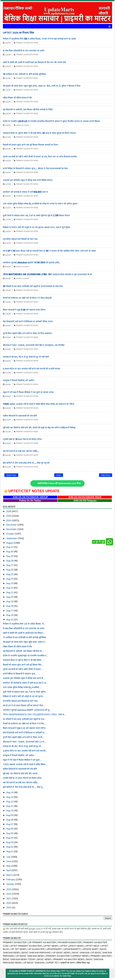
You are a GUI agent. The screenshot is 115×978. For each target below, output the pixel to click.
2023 (9, 889)
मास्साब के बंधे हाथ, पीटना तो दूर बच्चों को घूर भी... (23, 746)
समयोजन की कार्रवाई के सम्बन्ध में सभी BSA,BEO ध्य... (25, 683)
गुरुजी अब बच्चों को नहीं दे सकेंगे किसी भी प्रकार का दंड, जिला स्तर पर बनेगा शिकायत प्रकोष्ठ (40, 156)
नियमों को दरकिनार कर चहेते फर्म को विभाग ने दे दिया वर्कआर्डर (27, 297)
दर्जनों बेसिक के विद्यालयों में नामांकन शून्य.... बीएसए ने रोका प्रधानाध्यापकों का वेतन (35, 168)
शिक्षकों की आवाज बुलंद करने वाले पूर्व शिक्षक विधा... (23, 664)
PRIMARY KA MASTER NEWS (27, 43)
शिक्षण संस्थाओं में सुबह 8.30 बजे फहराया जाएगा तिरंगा (24, 309)
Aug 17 (10, 610)
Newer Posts (11, 475)
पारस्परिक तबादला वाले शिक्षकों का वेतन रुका (20, 238)
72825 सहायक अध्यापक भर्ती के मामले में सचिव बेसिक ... (25, 764)
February (11, 879)
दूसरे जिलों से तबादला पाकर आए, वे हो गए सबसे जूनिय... (25, 692)
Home (58, 475)
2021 (9, 898)
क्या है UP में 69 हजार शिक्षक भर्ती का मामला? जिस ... (24, 705)
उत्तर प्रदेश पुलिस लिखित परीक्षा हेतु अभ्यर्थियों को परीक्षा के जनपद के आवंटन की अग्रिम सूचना (40, 203)
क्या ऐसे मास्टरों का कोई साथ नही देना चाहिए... (21, 451)
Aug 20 (10, 597)
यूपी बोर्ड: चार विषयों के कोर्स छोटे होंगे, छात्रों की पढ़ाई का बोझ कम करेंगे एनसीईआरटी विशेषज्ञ (39, 427)
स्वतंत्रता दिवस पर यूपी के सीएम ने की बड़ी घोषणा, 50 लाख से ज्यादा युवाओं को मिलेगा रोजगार (39, 132)
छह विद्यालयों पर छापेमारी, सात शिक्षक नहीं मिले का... (23, 651)
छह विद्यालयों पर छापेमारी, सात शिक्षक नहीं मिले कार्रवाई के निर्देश (28, 109)
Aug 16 (10, 615)
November (11, 529)
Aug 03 (10, 842)
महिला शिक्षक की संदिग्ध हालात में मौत (17, 97)
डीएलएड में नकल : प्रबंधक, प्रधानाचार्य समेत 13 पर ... (25, 741)
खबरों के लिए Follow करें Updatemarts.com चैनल (59, 483)
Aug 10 (10, 810)
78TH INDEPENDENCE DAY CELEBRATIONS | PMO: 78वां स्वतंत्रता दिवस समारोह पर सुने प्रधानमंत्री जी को (47, 274)
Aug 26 (10, 569)
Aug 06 (10, 828)
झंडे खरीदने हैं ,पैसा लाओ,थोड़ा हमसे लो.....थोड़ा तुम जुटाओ (26, 462)
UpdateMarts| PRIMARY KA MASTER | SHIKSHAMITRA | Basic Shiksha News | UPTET (38, 971)
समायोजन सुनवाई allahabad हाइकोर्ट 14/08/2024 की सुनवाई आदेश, (31, 262)
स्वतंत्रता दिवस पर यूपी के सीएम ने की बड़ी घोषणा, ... (23, 660)
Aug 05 (10, 833)
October (10, 533)
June (9, 861)
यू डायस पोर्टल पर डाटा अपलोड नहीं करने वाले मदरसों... (25, 750)
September (12, 538)
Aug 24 (10, 579)
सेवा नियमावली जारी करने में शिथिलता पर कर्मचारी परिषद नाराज (28, 321)
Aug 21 (10, 592)
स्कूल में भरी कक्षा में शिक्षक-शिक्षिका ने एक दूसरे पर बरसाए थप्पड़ (28, 392)
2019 (9, 907)
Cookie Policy (67, 976)
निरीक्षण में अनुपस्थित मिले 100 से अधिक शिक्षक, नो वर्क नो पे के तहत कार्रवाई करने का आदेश (39, 38)
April (8, 870)
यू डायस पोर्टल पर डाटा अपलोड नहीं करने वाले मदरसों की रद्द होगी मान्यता (31, 368)
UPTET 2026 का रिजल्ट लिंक (18, 32)
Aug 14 (10, 792)
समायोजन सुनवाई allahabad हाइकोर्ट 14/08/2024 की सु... (27, 710)
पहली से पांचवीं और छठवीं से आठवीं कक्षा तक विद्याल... (23, 633)
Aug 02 (10, 847)
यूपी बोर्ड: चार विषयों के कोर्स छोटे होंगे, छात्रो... (21, 773)
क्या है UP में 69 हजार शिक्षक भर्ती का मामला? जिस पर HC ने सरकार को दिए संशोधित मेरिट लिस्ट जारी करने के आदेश (49, 250)
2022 (9, 894)
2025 (9, 516)
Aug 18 (10, 606)
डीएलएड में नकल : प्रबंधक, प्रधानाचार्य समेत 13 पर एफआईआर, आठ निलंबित (33, 345)
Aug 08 (10, 819)
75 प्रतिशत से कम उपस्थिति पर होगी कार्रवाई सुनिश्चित (24, 74)
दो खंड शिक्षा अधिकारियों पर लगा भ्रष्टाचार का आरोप (23, 50)
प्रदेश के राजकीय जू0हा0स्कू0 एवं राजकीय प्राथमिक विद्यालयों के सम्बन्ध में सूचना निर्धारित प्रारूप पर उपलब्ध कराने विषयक (51, 121)
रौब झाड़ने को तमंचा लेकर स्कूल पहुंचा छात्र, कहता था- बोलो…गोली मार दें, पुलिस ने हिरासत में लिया (41, 85)
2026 (9, 511)
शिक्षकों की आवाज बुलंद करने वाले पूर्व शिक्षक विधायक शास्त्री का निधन (30, 144)
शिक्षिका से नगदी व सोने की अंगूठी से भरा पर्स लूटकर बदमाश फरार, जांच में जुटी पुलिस (36, 227)
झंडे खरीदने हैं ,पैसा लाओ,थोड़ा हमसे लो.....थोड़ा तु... (23, 787)
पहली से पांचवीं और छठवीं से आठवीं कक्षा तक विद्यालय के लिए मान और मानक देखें (34, 62)
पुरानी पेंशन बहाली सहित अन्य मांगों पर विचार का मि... (23, 737)
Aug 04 (10, 838)
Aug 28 (10, 560)
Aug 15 (10, 619)
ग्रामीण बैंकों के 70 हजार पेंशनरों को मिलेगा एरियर (22, 439)
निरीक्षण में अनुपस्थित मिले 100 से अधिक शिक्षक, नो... (24, 623)
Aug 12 (10, 801)
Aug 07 (10, 824)
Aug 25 (10, 574)
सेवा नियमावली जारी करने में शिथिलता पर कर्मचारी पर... (24, 732)
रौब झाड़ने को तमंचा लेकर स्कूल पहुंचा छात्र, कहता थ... (24, 642)
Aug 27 (10, 565)
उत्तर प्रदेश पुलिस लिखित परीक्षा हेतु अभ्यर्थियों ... (22, 687)
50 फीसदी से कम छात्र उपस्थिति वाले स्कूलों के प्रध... (24, 719)
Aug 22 (10, 588)
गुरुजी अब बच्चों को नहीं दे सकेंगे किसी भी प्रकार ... (23, 669)
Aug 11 (10, 806)
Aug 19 (10, 601)
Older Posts (105, 475)
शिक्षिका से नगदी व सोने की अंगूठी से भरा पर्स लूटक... (23, 696)
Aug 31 (10, 547)
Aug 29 (10, 556)
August (10, 543)
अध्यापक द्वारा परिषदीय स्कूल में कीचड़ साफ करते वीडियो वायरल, (28, 180)
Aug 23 (10, 583)
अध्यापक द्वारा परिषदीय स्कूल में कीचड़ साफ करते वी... (24, 678)
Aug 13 (10, 797)
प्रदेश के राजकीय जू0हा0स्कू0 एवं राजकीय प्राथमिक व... (25, 655)
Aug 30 (10, 551)
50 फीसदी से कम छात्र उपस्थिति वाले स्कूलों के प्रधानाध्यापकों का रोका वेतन (33, 286)
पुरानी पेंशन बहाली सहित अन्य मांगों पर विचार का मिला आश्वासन (27, 333)
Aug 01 (10, 851)
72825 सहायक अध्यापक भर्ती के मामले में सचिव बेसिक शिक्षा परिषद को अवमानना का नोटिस (38, 403)
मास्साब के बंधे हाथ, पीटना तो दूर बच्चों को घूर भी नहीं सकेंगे (26, 356)
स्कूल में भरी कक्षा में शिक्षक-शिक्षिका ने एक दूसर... (22, 760)
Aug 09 (10, 815)
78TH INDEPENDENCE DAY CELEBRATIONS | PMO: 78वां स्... (34, 714)
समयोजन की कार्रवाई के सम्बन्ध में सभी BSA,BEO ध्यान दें (25, 191)
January (10, 884)
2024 (9, 520)
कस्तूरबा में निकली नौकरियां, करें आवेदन (18, 380)
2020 (9, 903)
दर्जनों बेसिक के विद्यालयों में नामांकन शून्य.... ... (21, 673)
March (9, 875)
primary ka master (22, 125)
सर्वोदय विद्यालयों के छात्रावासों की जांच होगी (20, 415)
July (8, 857)
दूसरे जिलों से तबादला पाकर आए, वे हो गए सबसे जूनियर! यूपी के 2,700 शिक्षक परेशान (36, 215)
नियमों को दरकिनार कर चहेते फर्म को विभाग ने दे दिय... (24, 723)
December (11, 524)
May (8, 866)
